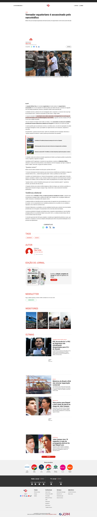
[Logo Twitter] (36, 47)
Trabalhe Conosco (48, 507)
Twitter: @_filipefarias (38, 252)
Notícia (68, 46)
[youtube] (29, 496)
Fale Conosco (47, 505)
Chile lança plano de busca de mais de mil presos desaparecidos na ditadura (51, 146)
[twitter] (25, 496)
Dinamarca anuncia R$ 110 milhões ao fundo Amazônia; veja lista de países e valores (52, 151)
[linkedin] (27, 496)
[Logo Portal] (48, 5)
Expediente (47, 503)
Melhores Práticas (48, 497)
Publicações (47, 501)
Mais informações (39, 254)
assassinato (29, 237)
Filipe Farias (28, 43)
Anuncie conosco (60, 497)
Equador (37, 237)
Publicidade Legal (60, 495)
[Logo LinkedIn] (39, 47)
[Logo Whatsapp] (31, 47)
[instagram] (23, 496)
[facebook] (21, 496)
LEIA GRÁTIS (54, 279)
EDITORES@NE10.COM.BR (51, 514)
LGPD (46, 499)
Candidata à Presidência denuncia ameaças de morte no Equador (48, 140)
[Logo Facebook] (34, 47)
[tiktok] (31, 496)
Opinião (35, 495)
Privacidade (47, 495)
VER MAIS (48, 456)
